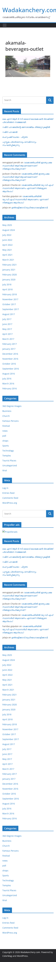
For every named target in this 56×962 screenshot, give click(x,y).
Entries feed (8, 493)
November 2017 (10, 299)
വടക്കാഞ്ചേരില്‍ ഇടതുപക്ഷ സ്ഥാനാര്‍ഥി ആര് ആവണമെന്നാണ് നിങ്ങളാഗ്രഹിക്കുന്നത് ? (27, 165)
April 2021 (7, 254)
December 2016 (10, 353)
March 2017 (8, 339)
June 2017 (7, 324)
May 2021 (7, 249)
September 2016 (10, 368)
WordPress (22, 955)
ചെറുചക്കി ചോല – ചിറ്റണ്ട (14, 137)
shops (5, 440)
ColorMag (7, 955)
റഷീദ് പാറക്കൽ (9, 132)
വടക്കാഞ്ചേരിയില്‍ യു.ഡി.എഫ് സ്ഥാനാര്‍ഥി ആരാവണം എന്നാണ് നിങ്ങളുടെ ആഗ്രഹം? (27, 188)
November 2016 (10, 358)
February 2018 (9, 294)
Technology (8, 450)
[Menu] (4, 25)
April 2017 (7, 334)
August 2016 (8, 373)
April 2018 (7, 289)
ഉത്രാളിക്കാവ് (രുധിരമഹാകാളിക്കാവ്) (29, 207)
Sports (5, 445)
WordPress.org (9, 502)
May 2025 (7, 225)
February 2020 (9, 274)
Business (6, 411)
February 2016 (9, 388)
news (5, 430)
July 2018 (6, 284)
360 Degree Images (12, 406)
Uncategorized (9, 465)
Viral (4, 470)
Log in (5, 488)
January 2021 (8, 269)
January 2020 (8, 279)
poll (4, 435)
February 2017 (9, 343)
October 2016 (9, 363)
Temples (6, 455)
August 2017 (8, 314)
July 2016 (6, 378)
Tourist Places (9, 460)
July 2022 (6, 235)
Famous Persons (10, 420)
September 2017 (10, 309)
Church (6, 416)
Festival (6, 425)
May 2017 (7, 329)
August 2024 (8, 230)
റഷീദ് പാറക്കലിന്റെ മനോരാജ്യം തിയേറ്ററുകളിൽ (26, 127)
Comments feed (10, 497)
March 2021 (8, 259)
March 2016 (8, 383)
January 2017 (8, 348)
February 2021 (9, 264)
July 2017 (6, 319)
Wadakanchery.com (30, 952)
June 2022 (7, 239)
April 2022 (7, 244)
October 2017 (9, 304)
